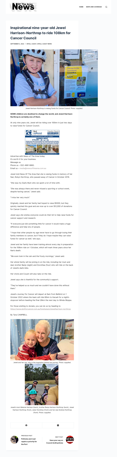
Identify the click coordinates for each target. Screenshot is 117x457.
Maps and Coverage (94, 7)
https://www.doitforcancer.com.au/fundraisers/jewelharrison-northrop (40, 309)
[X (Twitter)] (58, 425)
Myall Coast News (44, 44)
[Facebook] (26, 425)
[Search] (106, 7)
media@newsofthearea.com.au (33, 168)
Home (81, 7)
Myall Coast (32, 44)
